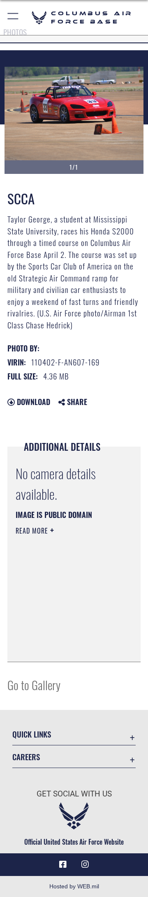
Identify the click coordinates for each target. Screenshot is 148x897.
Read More (33, 531)
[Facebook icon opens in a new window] (63, 864)
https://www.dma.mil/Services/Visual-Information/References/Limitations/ (66, 646)
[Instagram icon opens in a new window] (85, 864)
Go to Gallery (33, 684)
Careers (26, 757)
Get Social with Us (74, 794)
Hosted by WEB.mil (74, 886)
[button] (13, 17)
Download (32, 401)
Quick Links (31, 734)
